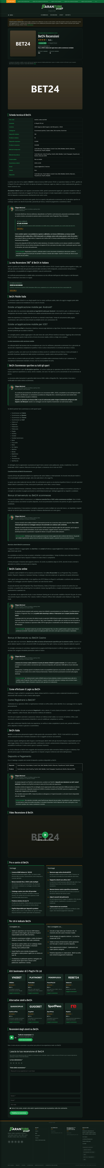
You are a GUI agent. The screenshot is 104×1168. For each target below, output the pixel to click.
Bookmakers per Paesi (89, 1152)
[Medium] (15, 1142)
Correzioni (30, 1165)
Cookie (23, 1165)
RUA (35, 63)
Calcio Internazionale (40, 1140)
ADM (84, 1159)
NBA (36, 1133)
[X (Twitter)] (9, 1142)
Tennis (36, 1137)
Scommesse (44, 14)
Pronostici (37, 1135)
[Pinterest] (22, 1142)
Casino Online (87, 1149)
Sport (61, 14)
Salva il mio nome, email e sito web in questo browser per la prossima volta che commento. (39, 1108)
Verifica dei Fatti (39, 1165)
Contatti (84, 1143)
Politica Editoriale (87, 1141)
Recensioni (53, 14)
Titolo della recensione (18, 1067)
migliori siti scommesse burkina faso (40, 1)
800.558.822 (30, 24)
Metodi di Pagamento (89, 1157)
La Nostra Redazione (87, 1139)
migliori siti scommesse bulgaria (71, 1)
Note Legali (11, 1165)
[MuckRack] (18, 1142)
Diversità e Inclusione (51, 1165)
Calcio (36, 1131)
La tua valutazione (16, 1060)
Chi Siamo (85, 1136)
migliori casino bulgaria (56, 1)
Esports (68, 14)
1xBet (85, 1154)
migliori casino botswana (86, 1)
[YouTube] (12, 1142)
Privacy (18, 1165)
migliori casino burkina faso (23, 1)
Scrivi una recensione (25, 1039)
